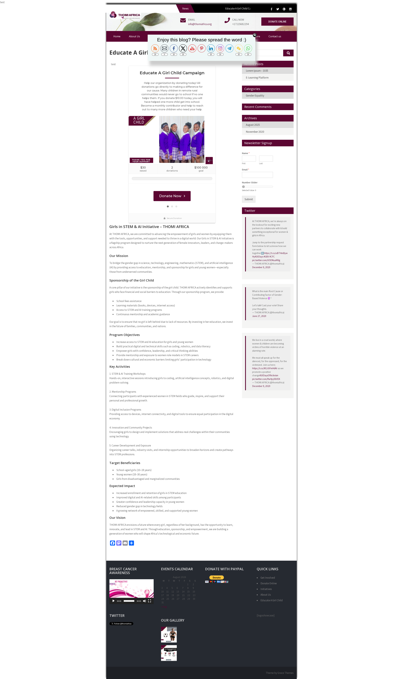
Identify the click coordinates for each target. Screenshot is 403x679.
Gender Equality (255, 95)
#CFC (272, 256)
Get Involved (268, 577)
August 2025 (253, 125)
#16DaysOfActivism (269, 375)
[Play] (113, 601)
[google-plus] (284, 9)
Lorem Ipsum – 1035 (257, 70)
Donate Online (277, 21)
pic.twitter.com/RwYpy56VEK (266, 379)
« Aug (164, 606)
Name (246, 153)
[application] (131, 591)
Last (261, 163)
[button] (131, 591)
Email (245, 169)
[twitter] (277, 9)
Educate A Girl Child (272, 600)
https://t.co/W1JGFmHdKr (264, 368)
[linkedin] (290, 9)
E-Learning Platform (257, 77)
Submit (248, 199)
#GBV (266, 256)
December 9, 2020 (261, 267)
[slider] (129, 601)
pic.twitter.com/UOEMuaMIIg (266, 260)
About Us (266, 594)
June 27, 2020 (259, 316)
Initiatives (266, 589)
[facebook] (271, 9)
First (243, 163)
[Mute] (144, 601)
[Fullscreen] (149, 601)
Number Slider (250, 182)
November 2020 (255, 131)
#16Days (259, 256)
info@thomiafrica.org (200, 24)
